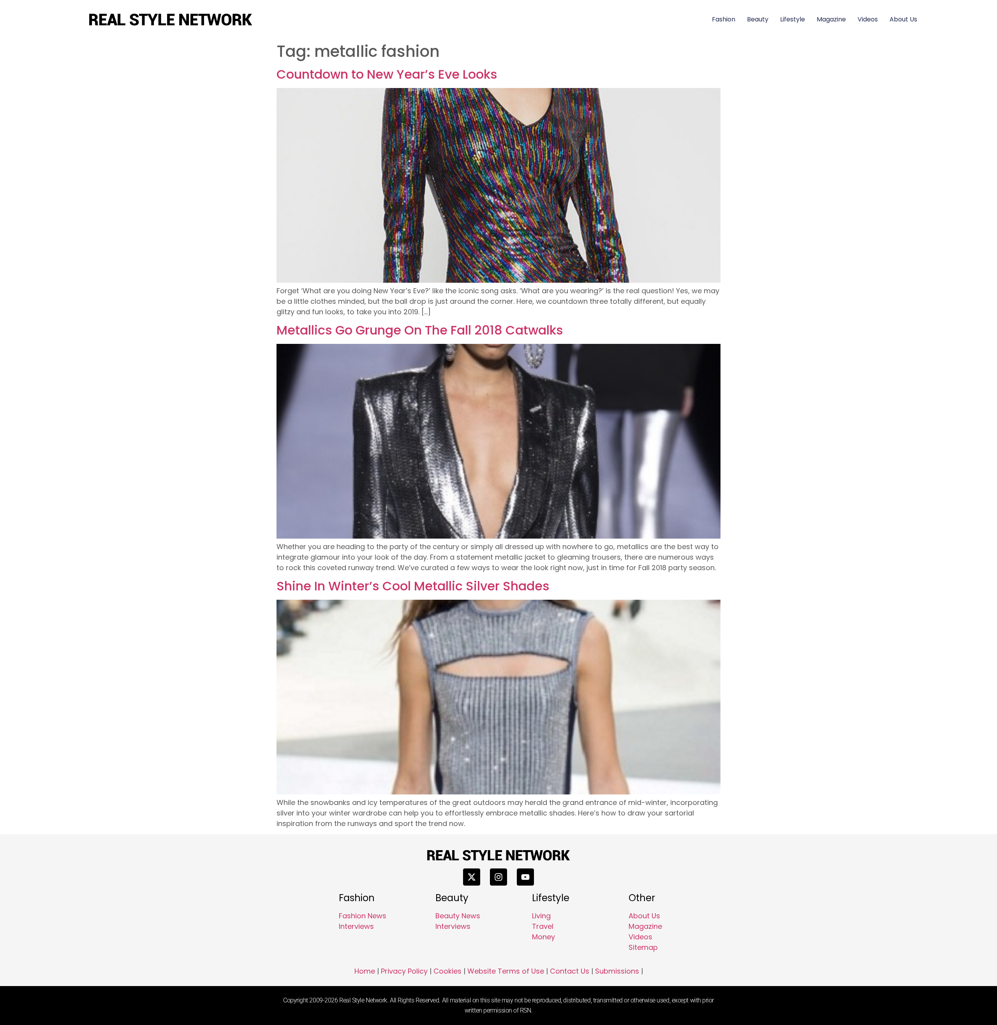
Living (541, 916)
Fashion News (362, 916)
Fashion (723, 19)
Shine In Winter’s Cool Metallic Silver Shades (413, 586)
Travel (542, 926)
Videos (868, 19)
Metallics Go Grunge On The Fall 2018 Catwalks (420, 330)
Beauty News (457, 916)
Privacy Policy (404, 971)
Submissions (617, 971)
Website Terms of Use (505, 971)
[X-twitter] (471, 877)
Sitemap (643, 947)
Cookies (447, 971)
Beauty (757, 19)
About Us (903, 19)
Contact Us (569, 971)
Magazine (831, 19)
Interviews (356, 926)
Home (364, 971)
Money (543, 937)
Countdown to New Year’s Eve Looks (387, 74)
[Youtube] (525, 877)
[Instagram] (498, 877)
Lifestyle (792, 19)
